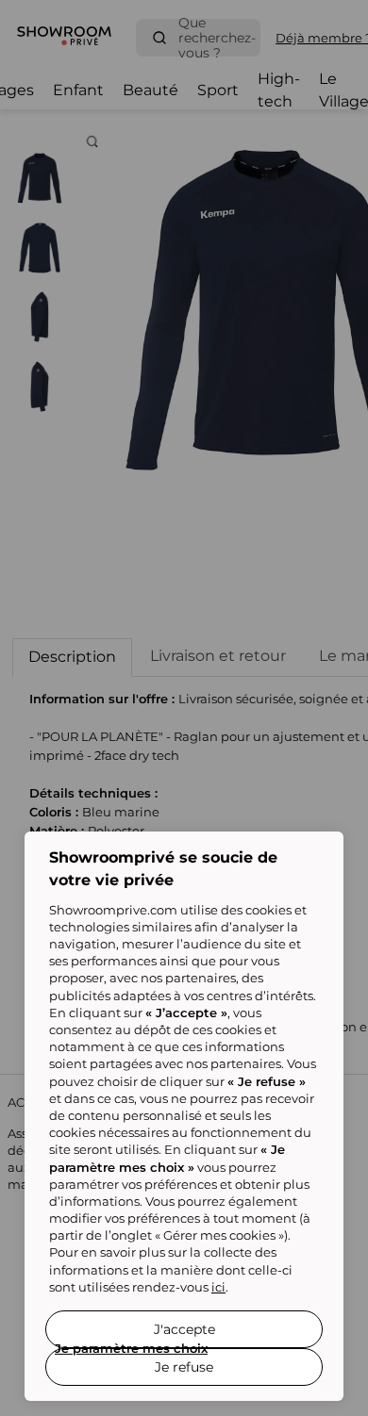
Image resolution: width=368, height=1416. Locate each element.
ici (218, 1286)
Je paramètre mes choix (131, 1348)
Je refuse (184, 1366)
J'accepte (184, 1329)
